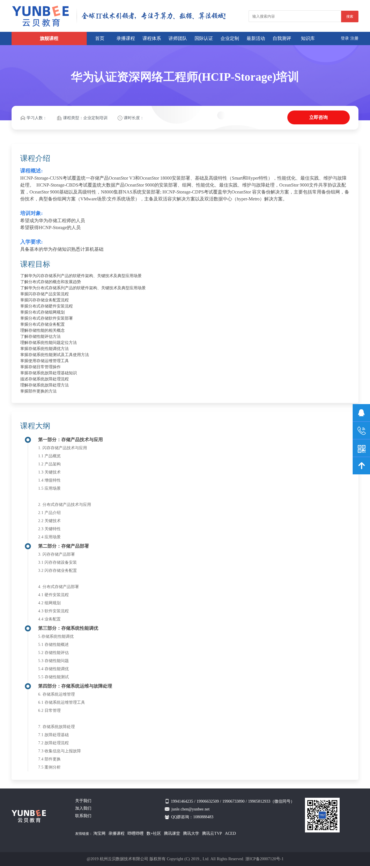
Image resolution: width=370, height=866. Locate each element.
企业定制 (230, 38)
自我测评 (282, 38)
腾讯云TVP (212, 833)
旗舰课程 (49, 38)
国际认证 (204, 38)
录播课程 (125, 38)
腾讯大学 (191, 833)
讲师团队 (178, 38)
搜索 (349, 16)
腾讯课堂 (172, 833)
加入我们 (83, 808)
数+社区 (154, 833)
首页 (99, 38)
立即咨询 (318, 117)
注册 (354, 38)
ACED (230, 833)
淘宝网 (99, 833)
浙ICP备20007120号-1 (264, 859)
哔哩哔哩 (135, 833)
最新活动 (256, 38)
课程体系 (152, 38)
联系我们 (83, 816)
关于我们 (83, 801)
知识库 (308, 38)
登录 (345, 38)
